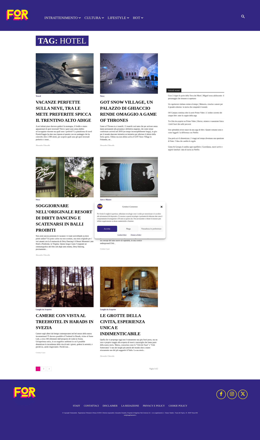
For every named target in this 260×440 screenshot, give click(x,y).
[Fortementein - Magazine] (18, 15)
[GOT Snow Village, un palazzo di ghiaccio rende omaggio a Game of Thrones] (129, 73)
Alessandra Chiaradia (43, 145)
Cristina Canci (105, 249)
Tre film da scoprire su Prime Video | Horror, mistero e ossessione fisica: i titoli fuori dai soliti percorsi (196, 122)
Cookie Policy (122, 235)
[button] (161, 206)
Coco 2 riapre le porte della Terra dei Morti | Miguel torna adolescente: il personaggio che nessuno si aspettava (196, 97)
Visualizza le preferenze (151, 229)
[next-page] (49, 369)
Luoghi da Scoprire (44, 310)
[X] (243, 394)
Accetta (107, 229)
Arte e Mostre (105, 200)
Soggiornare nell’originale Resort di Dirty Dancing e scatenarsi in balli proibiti (64, 217)
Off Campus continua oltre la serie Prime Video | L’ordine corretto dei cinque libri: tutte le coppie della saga (195, 114)
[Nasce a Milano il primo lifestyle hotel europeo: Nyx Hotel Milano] (129, 177)
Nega (128, 229)
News (102, 96)
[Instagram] (232, 394)
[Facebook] (221, 394)
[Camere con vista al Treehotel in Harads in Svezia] (65, 287)
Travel (38, 96)
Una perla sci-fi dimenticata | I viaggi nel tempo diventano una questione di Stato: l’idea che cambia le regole (196, 139)
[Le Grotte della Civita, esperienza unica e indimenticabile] (129, 287)
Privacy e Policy (136, 235)
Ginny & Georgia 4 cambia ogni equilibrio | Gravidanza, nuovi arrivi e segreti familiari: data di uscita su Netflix (195, 148)
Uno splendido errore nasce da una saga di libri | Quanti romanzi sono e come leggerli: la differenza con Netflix (195, 131)
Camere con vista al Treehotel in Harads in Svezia (64, 321)
